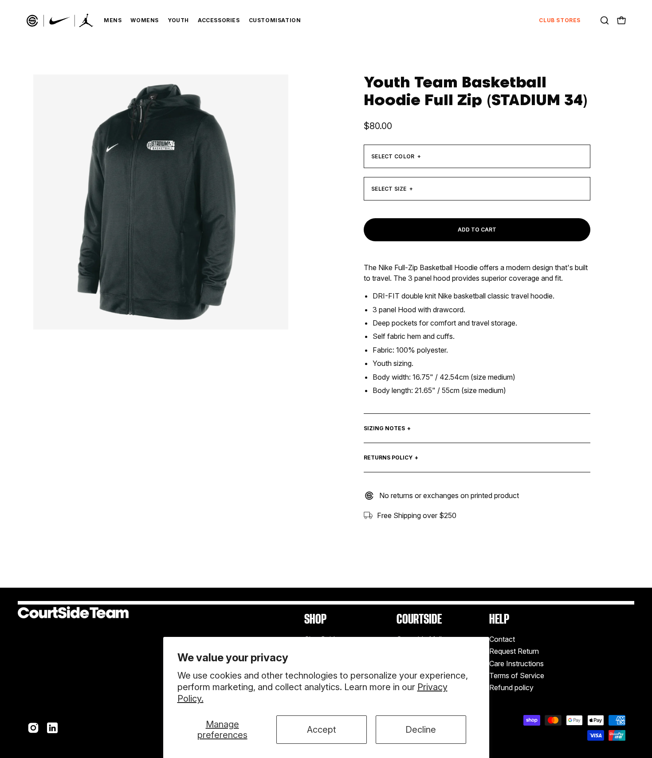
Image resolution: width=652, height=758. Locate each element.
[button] (604, 20)
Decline (420, 729)
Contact (502, 639)
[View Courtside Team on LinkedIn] (52, 728)
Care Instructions (516, 663)
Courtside (419, 619)
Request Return (514, 651)
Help (499, 619)
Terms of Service (516, 675)
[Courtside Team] (60, 20)
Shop (315, 619)
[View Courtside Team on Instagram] (33, 727)
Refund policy (511, 687)
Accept (321, 729)
